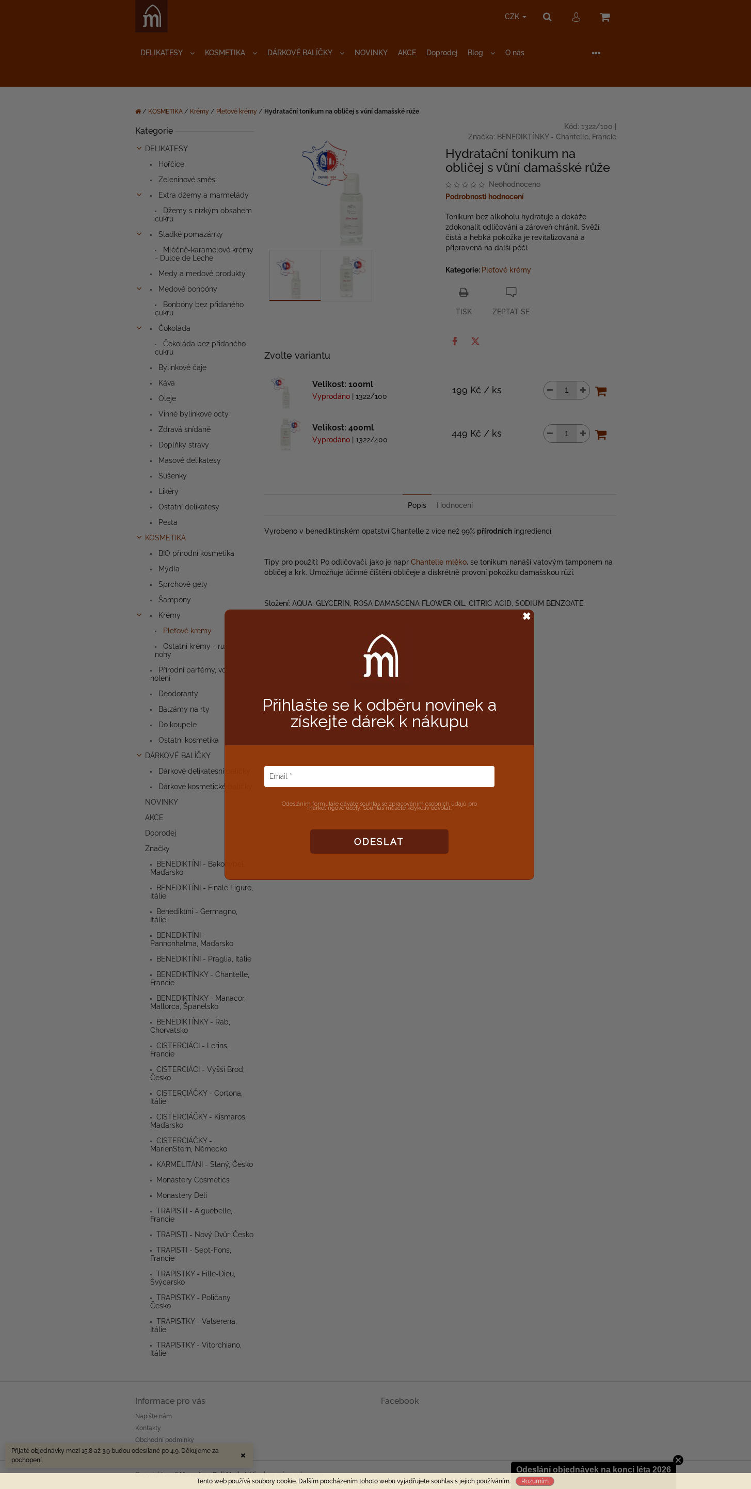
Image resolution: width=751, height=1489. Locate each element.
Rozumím (535, 1481)
